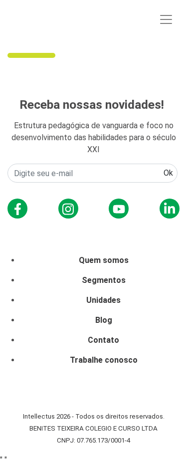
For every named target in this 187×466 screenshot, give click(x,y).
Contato (103, 340)
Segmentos (104, 280)
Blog (103, 320)
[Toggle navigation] (166, 19)
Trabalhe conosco (104, 360)
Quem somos (104, 260)
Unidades (103, 300)
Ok (168, 173)
